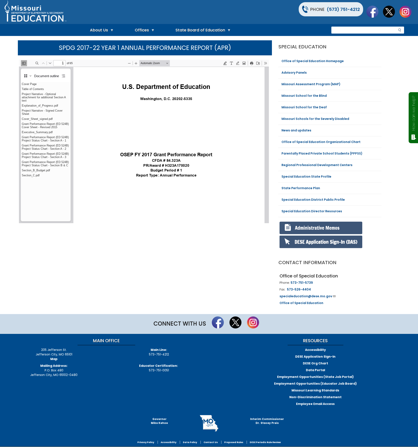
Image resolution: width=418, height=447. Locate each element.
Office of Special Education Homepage (312, 61)
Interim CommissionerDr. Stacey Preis (267, 421)
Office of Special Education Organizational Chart (321, 142)
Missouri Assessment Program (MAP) (310, 84)
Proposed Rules (233, 442)
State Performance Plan (300, 188)
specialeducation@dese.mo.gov (306, 296)
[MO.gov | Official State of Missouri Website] (209, 423)
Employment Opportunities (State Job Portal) (315, 377)
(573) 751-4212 (343, 9)
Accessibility (315, 350)
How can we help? (413, 113)
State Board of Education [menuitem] (199, 31)
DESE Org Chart (315, 363)
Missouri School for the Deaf (304, 107)
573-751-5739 (302, 282)
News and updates (296, 130)
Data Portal (315, 370)
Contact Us (211, 442)
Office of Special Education (301, 303)
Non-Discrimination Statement (315, 397)
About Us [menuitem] (98, 31)
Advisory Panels (294, 72)
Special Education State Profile (306, 176)
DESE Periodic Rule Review (265, 442)
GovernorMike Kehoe (159, 421)
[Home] (106, 12)
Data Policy (190, 442)
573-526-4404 (299, 289)
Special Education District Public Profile (313, 199)
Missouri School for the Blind (304, 95)
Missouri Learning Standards (315, 390)
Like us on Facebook (374, 11)
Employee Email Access (315, 404)
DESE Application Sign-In (315, 356)
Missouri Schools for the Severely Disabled (315, 119)
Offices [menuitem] (141, 31)
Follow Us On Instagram (407, 11)
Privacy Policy (145, 442)
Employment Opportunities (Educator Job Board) (315, 383)
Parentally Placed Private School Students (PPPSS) (321, 153)
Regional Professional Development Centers (316, 165)
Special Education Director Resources (311, 211)
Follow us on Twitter (391, 11)
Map (53, 359)
